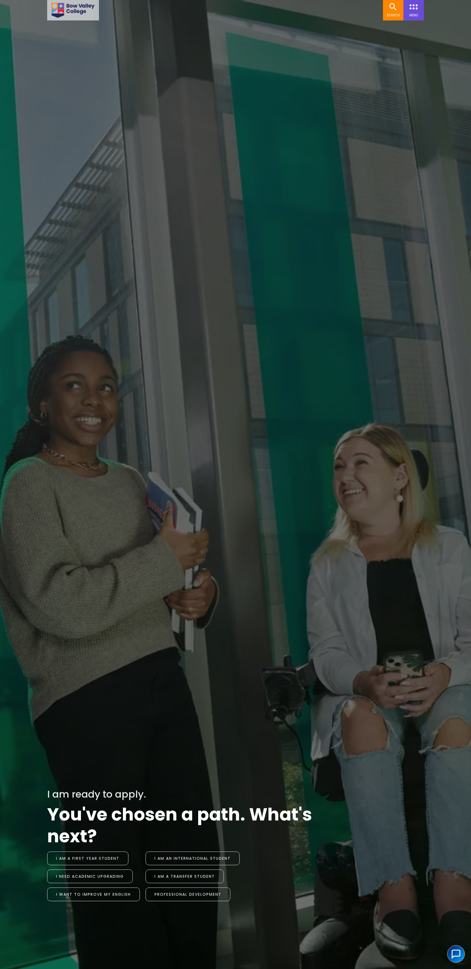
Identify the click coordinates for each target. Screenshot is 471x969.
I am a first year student (87, 858)
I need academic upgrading (90, 876)
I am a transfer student (185, 876)
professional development (188, 894)
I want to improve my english (93, 894)
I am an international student (193, 858)
